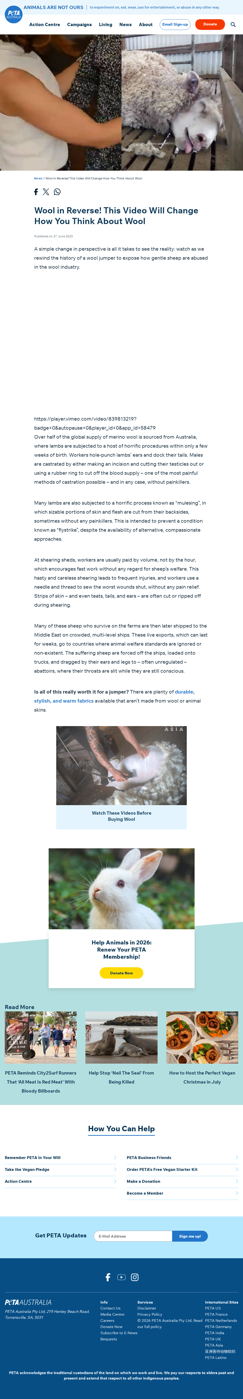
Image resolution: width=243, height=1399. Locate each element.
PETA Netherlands (221, 1320)
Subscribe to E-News (118, 1332)
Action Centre (44, 24)
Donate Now (121, 973)
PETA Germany (218, 1326)
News (125, 24)
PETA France (216, 1314)
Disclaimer (146, 1308)
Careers (107, 1320)
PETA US (213, 1308)
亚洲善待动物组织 (220, 1351)
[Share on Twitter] (46, 193)
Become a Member (145, 1193)
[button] (233, 24)
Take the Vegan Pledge (27, 1169)
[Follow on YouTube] (121, 1276)
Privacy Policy (149, 1314)
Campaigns (79, 24)
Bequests (108, 1339)
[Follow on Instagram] (135, 1276)
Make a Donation (143, 1181)
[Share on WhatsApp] (57, 193)
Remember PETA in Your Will (33, 1157)
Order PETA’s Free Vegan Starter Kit (162, 1169)
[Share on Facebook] (36, 193)
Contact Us (110, 1308)
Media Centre (112, 1314)
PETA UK (213, 1339)
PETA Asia (214, 1345)
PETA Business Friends (149, 1157)
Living (105, 24)
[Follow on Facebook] (108, 1276)
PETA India (214, 1332)
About (146, 24)
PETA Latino (216, 1357)
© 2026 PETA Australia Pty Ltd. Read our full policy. (169, 1323)
